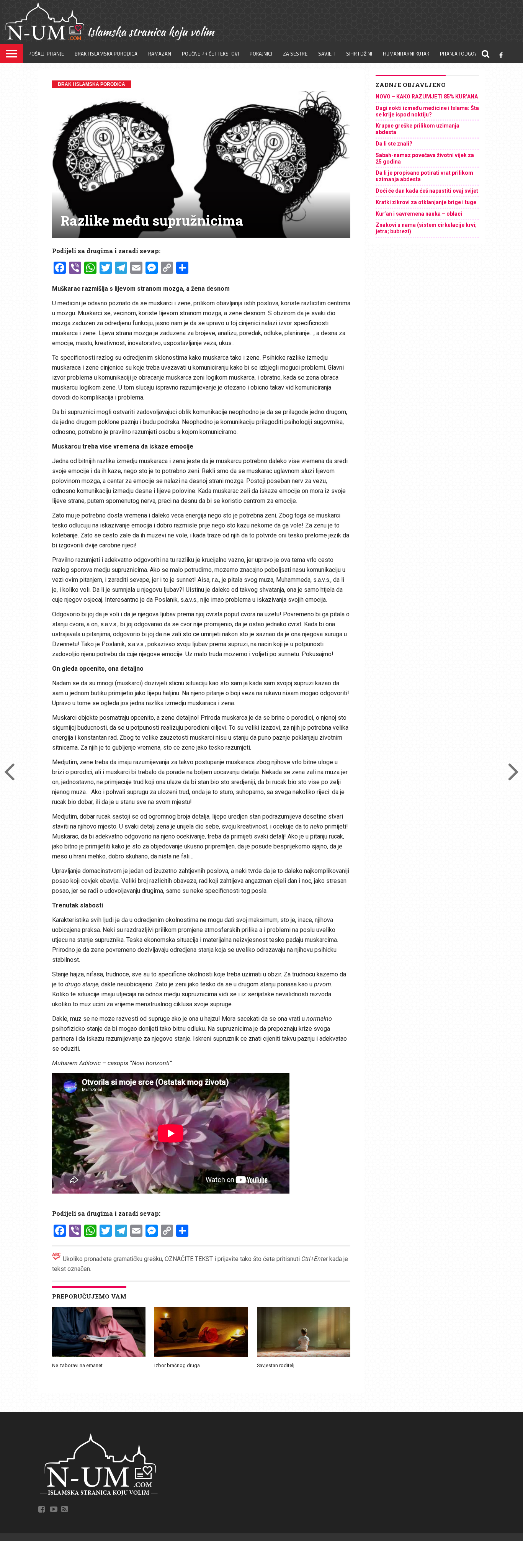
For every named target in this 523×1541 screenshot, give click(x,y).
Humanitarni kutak (406, 53)
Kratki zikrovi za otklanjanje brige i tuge (426, 202)
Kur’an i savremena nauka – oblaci (419, 214)
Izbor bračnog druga (177, 1365)
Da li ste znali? (394, 144)
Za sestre (295, 53)
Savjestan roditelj (275, 1365)
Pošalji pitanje (46, 53)
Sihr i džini (359, 53)
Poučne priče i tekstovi (210, 53)
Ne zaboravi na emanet (77, 1365)
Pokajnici (261, 53)
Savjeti (326, 53)
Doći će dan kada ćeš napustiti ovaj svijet (427, 191)
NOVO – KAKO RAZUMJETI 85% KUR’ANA (427, 96)
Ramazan (159, 53)
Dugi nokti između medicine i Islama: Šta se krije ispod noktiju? (427, 111)
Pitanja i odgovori (462, 53)
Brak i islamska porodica (106, 53)
